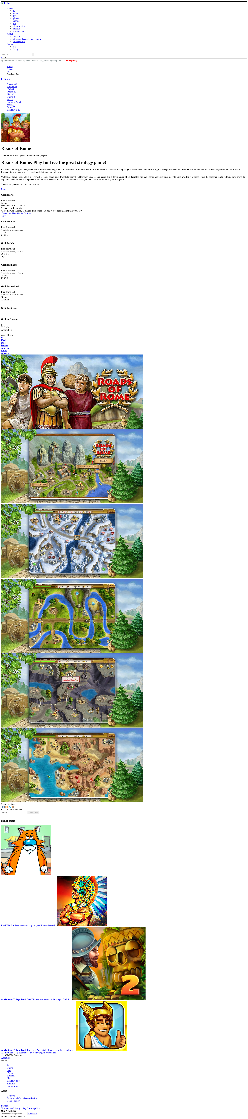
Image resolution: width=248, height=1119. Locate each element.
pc (14, 10)
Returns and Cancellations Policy (22, 1098)
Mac (10, 94)
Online (11, 97)
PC (8, 71)
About (10, 34)
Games (10, 8)
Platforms (5, 79)
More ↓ (4, 189)
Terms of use (7, 1108)
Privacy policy (19, 1108)
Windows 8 (13, 110)
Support (10, 44)
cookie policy (19, 41)
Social (10, 104)
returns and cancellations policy (27, 39)
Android (12, 86)
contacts (16, 36)
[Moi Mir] (13, 807)
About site (5, 1058)
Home (9, 66)
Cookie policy (70, 60)
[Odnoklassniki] (6, 807)
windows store (19, 26)
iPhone (11, 91)
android (16, 21)
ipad (15, 15)
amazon (16, 28)
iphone (16, 18)
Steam (11, 107)
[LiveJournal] (16, 807)
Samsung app (13, 1086)
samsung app (18, 31)
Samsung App (14, 102)
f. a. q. (15, 49)
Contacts (11, 1095)
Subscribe (33, 812)
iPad (10, 89)
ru (2, 57)
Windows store (13, 1081)
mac (14, 23)
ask (14, 46)
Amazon (12, 84)
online (15, 13)
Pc (8, 1065)
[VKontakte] (3, 807)
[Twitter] (10, 807)
